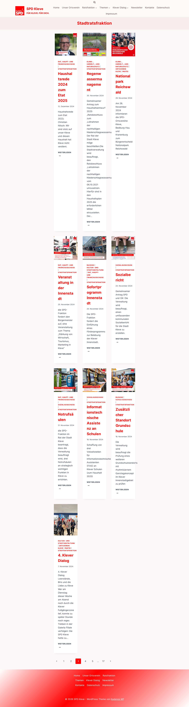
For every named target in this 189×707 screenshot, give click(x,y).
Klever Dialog (93, 680)
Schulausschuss (95, 397)
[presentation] (66, 44)
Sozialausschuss (124, 265)
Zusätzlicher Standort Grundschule (123, 420)
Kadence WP (117, 699)
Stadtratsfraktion (67, 69)
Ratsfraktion (109, 675)
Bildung (90, 265)
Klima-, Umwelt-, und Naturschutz (93, 64)
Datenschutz (163, 7)
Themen (79, 680)
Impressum (111, 13)
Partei (125, 71)
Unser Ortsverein (71, 7)
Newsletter (136, 7)
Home (56, 7)
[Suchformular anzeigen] (94, 2)
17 (103, 661)
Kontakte (149, 7)
